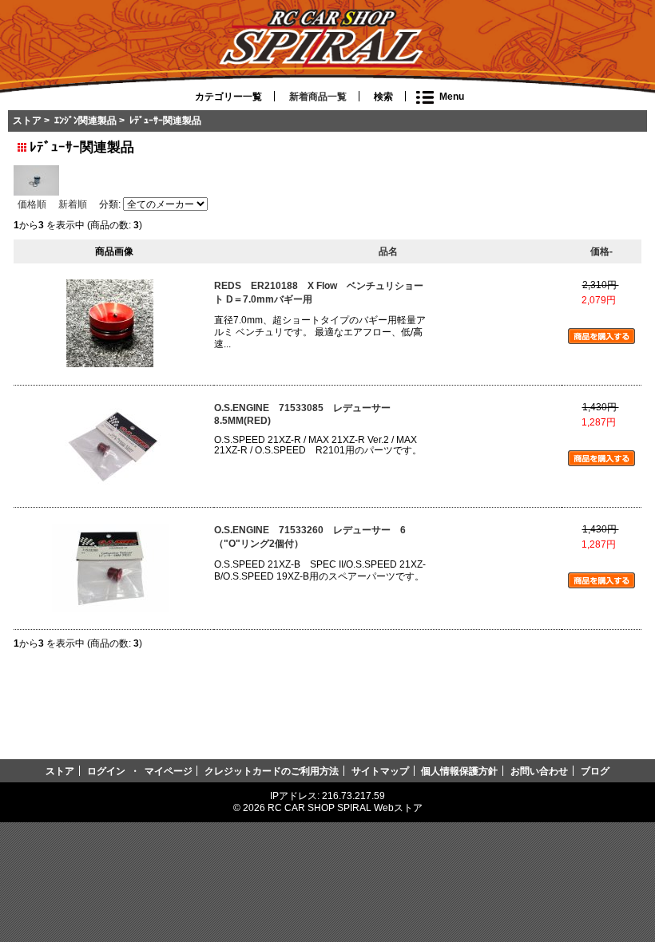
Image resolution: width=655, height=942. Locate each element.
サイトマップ (380, 771)
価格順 (32, 204)
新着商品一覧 (318, 96)
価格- (601, 251)
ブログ (595, 771)
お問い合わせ (539, 771)
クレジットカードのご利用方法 (271, 771)
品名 (388, 251)
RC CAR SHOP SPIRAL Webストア (345, 807)
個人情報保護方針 (459, 771)
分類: (110, 204)
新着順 (72, 204)
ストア (27, 120)
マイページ (169, 771)
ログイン (106, 771)
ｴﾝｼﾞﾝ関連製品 (85, 120)
